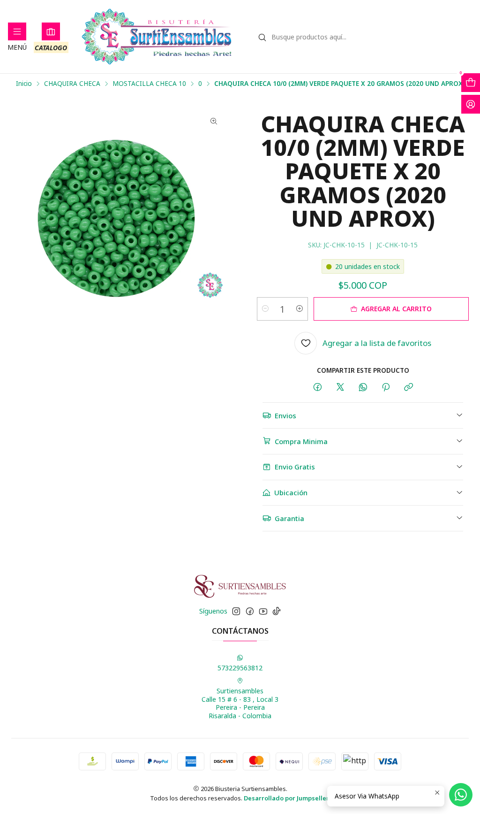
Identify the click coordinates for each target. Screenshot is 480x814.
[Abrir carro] (470, 82)
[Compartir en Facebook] (317, 387)
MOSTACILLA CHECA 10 (149, 83)
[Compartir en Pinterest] (386, 387)
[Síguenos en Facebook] (250, 611)
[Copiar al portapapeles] (408, 387)
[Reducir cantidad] (265, 309)
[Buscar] (262, 37)
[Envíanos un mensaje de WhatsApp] (460, 794)
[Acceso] (470, 104)
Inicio (24, 83)
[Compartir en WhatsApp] (363, 387)
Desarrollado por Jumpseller (286, 798)
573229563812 (240, 667)
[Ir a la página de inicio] (157, 36)
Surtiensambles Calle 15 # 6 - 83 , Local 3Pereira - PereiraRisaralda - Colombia (240, 703)
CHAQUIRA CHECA (72, 83)
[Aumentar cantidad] (300, 309)
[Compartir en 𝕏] (340, 387)
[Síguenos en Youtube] (263, 611)
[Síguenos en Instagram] (236, 611)
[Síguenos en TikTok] (276, 611)
